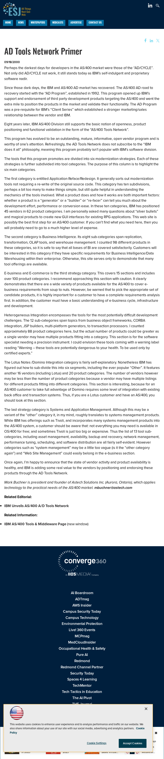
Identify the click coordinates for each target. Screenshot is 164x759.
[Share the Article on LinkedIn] (150, 40)
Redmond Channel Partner (82, 667)
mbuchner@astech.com (113, 487)
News (21, 23)
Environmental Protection (82, 623)
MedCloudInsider (82, 642)
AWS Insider (82, 605)
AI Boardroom (82, 593)
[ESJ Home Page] (15, 8)
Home (8, 23)
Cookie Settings (97, 743)
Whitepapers (38, 23)
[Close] (146, 708)
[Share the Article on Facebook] (144, 40)
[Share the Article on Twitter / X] (157, 40)
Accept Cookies (132, 743)
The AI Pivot (82, 698)
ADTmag (82, 599)
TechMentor (82, 685)
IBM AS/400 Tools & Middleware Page (35, 524)
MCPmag (82, 636)
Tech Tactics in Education (82, 691)
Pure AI (82, 654)
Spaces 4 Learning (82, 679)
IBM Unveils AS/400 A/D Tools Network (36, 506)
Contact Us (95, 23)
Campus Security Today (82, 611)
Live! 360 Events (82, 630)
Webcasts (57, 23)
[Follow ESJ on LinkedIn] (150, 6)
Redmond (82, 661)
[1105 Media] (82, 574)
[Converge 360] (82, 561)
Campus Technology (82, 617)
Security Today (82, 673)
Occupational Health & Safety (82, 648)
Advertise (76, 23)
